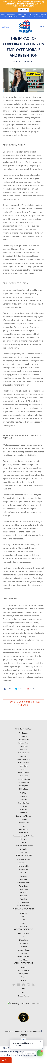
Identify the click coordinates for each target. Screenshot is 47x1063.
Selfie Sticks (24, 889)
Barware (23, 796)
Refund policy (23, 786)
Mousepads (24, 943)
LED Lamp (23, 819)
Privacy (23, 977)
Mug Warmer (23, 829)
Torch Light (23, 893)
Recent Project (23, 996)
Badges (23, 916)
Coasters (24, 800)
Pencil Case (23, 953)
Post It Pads (23, 960)
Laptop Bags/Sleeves (23, 816)
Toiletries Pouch (23, 773)
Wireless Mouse (23, 902)
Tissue (23, 842)
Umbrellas (23, 849)
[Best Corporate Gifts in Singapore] (23, 1025)
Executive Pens (23, 934)
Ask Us (23, 967)
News (23, 993)
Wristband (23, 926)
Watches (23, 899)
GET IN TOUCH (23, 971)
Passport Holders (23, 753)
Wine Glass (23, 852)
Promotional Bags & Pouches (23, 836)
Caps (23, 920)
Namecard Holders (23, 950)
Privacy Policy (23, 974)
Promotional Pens (23, 957)
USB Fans (23, 896)
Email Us (23, 9)
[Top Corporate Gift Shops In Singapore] (23, 1004)
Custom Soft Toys (23, 803)
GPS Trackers (23, 879)
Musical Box (23, 833)
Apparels (23, 913)
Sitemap (23, 1035)
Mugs (23, 826)
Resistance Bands (23, 760)
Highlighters (23, 940)
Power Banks (23, 886)
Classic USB (23, 873)
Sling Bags (23, 839)
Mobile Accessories (23, 883)
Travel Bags (24, 766)
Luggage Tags (23, 746)
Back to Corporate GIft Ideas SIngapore (25, 703)
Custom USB (23, 870)
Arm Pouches (23, 733)
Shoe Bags (23, 750)
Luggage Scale (24, 740)
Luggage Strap (23, 743)
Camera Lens (23, 863)
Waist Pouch (23, 776)
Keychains (23, 813)
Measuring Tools (23, 823)
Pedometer (23, 756)
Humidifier (23, 810)
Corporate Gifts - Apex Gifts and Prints (26, 1031)
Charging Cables (23, 866)
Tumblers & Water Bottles (23, 846)
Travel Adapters (23, 763)
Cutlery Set (23, 736)
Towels (23, 769)
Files (23, 937)
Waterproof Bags (24, 779)
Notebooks (23, 947)
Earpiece (23, 876)
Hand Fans (23, 806)
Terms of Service (23, 783)
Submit (6, 1060)
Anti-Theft (23, 793)
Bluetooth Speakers (23, 860)
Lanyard (23, 923)
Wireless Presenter (23, 906)
